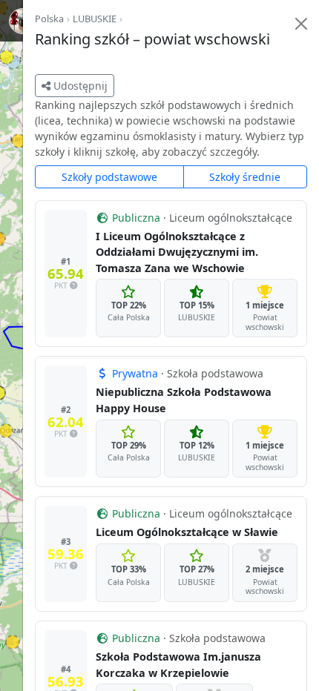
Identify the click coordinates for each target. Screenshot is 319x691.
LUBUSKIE (94, 18)
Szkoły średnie (244, 177)
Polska (49, 18)
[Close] (301, 24)
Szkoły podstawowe (109, 177)
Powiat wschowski (265, 322)
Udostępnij (79, 86)
